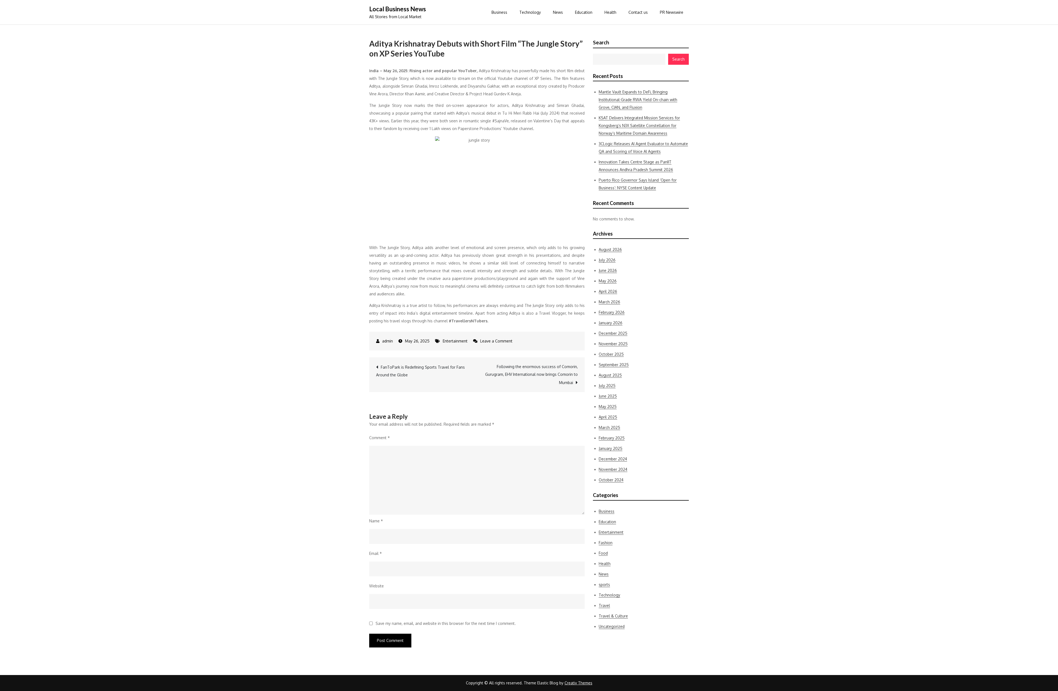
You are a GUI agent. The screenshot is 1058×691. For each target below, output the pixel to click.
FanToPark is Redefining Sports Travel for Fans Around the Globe (420, 371)
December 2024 (613, 459)
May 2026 (608, 281)
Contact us (638, 12)
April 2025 (608, 417)
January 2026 (610, 322)
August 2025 (610, 375)
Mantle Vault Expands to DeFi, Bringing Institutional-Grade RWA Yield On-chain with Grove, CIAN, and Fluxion (638, 100)
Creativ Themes (578, 683)
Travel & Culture (613, 616)
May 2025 (608, 406)
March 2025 (609, 427)
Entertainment (455, 341)
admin (387, 341)
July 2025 (607, 385)
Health (610, 12)
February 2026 (612, 312)
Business (499, 12)
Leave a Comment (496, 341)
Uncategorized (612, 626)
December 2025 (613, 333)
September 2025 (614, 364)
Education (583, 12)
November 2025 (613, 343)
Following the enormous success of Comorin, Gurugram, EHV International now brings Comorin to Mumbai (531, 374)
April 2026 (608, 291)
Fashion (605, 542)
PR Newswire (671, 12)
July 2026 (607, 260)
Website (376, 586)
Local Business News (397, 9)
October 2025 (611, 354)
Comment (379, 437)
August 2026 (610, 249)
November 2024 (613, 469)
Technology (530, 12)
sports (604, 584)
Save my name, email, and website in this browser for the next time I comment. (446, 623)
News (558, 12)
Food (603, 553)
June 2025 (608, 396)
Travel (604, 605)
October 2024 (611, 479)
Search (601, 42)
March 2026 (609, 301)
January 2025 (610, 448)
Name (376, 521)
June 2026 (608, 270)
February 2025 (612, 438)
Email (375, 553)
